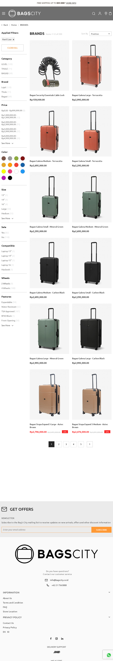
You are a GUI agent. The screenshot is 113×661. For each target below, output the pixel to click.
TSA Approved (11, 311)
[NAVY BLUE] (23, 166)
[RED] (17, 166)
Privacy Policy (10, 627)
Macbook (7, 269)
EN (4, 631)
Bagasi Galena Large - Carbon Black (88, 358)
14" (5, 199)
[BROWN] (4, 159)
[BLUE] (23, 172)
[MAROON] (23, 159)
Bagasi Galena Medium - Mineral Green (90, 226)
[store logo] (24, 13)
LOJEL (7, 64)
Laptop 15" (8, 260)
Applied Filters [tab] (9, 32)
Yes (5, 232)
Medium (7, 213)
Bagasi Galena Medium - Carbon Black (47, 292)
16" (5, 204)
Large (6, 209)
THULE (7, 68)
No (5, 237)
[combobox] (78, 13)
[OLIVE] (17, 159)
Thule (6, 92)
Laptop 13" (8, 251)
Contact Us (8, 623)
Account (99, 13)
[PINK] (11, 172)
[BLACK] (11, 179)
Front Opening (10, 320)
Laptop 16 (8, 265)
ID (8, 631)
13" (5, 195)
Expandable (9, 302)
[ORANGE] (11, 166)
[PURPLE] (4, 179)
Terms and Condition (13, 602)
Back (6, 24)
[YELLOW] (4, 172)
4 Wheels (8, 288)
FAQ (5, 607)
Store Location (10, 611)
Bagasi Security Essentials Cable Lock (47, 95)
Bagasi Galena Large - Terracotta (87, 95)
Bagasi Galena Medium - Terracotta (46, 161)
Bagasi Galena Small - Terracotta (87, 161)
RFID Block (8, 316)
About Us (7, 598)
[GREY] (11, 159)
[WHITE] (17, 172)
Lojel (6, 87)
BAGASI (7, 73)
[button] (65, 44)
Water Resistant (11, 306)
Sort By (84, 33)
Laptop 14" (8, 256)
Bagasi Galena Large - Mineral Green (46, 358)
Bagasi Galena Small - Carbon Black (88, 292)
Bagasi (7, 96)
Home (14, 24)
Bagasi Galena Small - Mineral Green (46, 226)
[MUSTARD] (4, 166)
